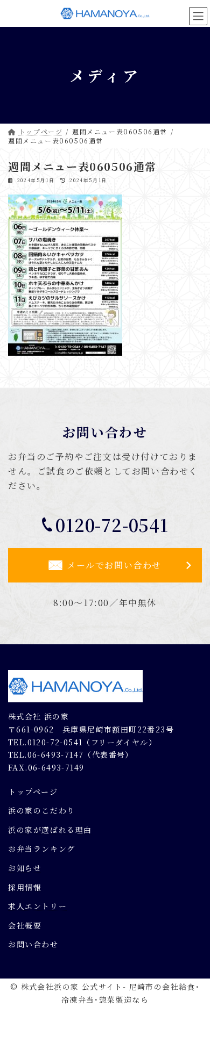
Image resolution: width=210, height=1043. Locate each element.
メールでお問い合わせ (114, 565)
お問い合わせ (33, 944)
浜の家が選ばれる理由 (50, 829)
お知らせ (24, 867)
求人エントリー (37, 906)
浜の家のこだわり (41, 810)
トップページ (33, 791)
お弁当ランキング (41, 848)
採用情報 (24, 886)
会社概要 (24, 925)
